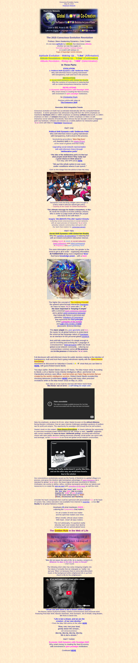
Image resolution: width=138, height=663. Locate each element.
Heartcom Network (69, 5)
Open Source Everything (67, 429)
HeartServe (67, 123)
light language (70, 345)
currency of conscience (66, 236)
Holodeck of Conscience (73, 317)
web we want (60, 486)
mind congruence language (74, 313)
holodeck (85, 336)
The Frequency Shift (69, 102)
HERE (80, 161)
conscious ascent (78, 227)
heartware (58, 123)
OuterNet (86, 502)
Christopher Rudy (70, 97)
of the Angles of (71, 324)
